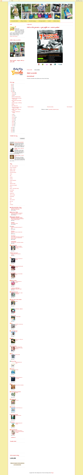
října (13, 95)
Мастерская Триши (14, 414)
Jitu (11, 323)
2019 (12, 87)
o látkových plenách (42, 21)
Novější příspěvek (31, 106)
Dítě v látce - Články (14, 212)
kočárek (11, 177)
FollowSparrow (13, 346)
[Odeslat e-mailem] (34, 69)
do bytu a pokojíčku (13, 167)
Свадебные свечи (18, 415)
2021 (12, 84)
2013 (12, 130)
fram (12, 353)
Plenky (11, 186)
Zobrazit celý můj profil (13, 36)
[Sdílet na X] (37, 69)
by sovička (13, 376)
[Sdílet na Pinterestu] (39, 69)
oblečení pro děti (12, 183)
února (13, 124)
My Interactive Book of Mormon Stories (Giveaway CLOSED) (19, 431)
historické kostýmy (32, 21)
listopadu (13, 94)
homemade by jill (14, 429)
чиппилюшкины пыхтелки (16, 391)
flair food (12, 265)
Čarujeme (12, 231)
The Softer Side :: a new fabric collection (17, 242)
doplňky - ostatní (12, 169)
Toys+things (13, 235)
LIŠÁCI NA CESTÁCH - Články (16, 207)
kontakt (49, 21)
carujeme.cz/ (13, 437)
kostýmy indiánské (13, 180)
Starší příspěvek (69, 106)
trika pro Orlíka (17, 354)
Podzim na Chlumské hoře (16, 96)
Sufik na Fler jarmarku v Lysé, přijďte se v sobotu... (17, 107)
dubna (13, 121)
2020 (12, 85)
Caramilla (12, 222)
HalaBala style (13, 399)
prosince (13, 92)
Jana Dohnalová (14, 245)
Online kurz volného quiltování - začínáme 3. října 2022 (19, 247)
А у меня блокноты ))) (18, 407)
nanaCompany (13, 241)
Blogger (52, 472)
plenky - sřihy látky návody (14, 188)
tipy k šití (11, 201)
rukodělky (11, 191)
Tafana (12, 338)
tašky (11, 198)
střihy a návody (23, 21)
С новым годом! (17, 316)
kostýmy (11, 178)
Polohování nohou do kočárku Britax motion (16, 99)
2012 (12, 131)
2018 (12, 88)
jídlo (10, 175)
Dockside (16, 369)
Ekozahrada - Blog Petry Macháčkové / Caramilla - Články (16, 217)
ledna (13, 125)
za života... (12, 204)
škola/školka (12, 196)
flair (11, 384)
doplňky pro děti (12, 170)
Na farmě (12, 368)
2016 (12, 91)
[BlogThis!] (35, 69)
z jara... (16, 331)
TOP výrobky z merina (14, 223)
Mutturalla (13, 422)
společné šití (12, 193)
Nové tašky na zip (15, 105)
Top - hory (16, 400)
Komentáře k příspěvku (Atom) (54, 109)
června (13, 118)
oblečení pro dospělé (13, 185)
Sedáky (13, 104)
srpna (13, 115)
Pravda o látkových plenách (19, 142)
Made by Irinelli (13, 280)
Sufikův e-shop (56, 21)
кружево (16, 392)
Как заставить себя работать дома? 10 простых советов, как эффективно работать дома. (17, 237)
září (12, 114)
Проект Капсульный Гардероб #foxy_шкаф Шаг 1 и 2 (19, 348)
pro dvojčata (12, 190)
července (13, 117)
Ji (11, 257)
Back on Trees (13, 361)
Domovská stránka (14, 21)
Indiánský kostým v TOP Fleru (17, 102)
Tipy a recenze (12, 199)
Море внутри (13, 315)
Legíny (16, 301)
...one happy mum (14, 330)
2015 (12, 127)
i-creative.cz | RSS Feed (15, 288)
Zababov (12, 226)
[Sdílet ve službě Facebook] (38, 69)
